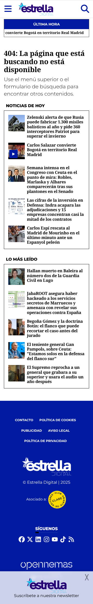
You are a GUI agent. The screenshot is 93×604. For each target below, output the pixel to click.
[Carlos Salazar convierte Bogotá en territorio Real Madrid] (13, 154)
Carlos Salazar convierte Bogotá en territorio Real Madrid (52, 149)
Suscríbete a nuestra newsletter (46, 595)
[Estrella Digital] (35, 9)
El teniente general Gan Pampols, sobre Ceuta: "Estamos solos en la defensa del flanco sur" (55, 351)
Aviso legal (59, 431)
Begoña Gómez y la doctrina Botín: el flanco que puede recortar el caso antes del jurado (55, 328)
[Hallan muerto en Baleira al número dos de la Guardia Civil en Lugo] (16, 276)
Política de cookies (58, 420)
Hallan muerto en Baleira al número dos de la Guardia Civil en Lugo (55, 275)
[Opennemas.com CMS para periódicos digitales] (46, 570)
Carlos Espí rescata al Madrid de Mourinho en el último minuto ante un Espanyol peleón (53, 235)
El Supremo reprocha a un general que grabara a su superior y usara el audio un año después (55, 374)
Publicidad (31, 431)
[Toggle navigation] (8, 9)
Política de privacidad (45, 441)
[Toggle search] (85, 9)
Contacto (24, 420)
